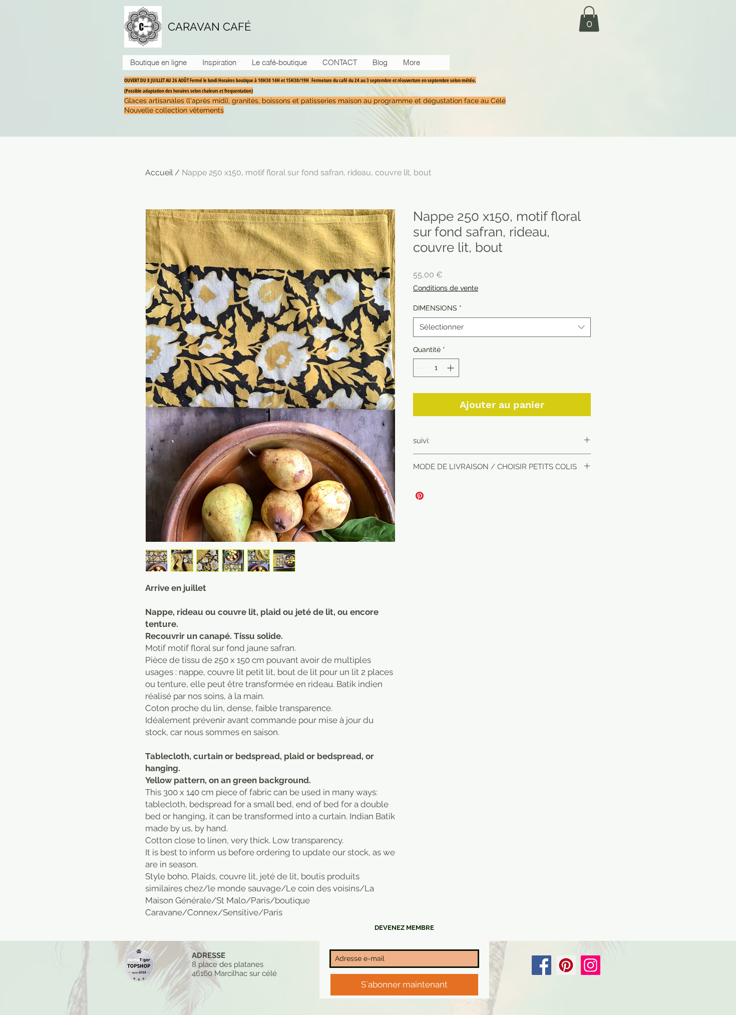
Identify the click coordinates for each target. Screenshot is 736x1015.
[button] (589, 19)
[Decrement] (421, 368)
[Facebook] (541, 965)
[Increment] (451, 368)
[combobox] (502, 327)
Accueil (159, 172)
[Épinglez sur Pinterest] (420, 496)
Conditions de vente (445, 288)
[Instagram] (590, 965)
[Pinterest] (566, 965)
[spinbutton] (436, 368)
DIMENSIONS (437, 308)
